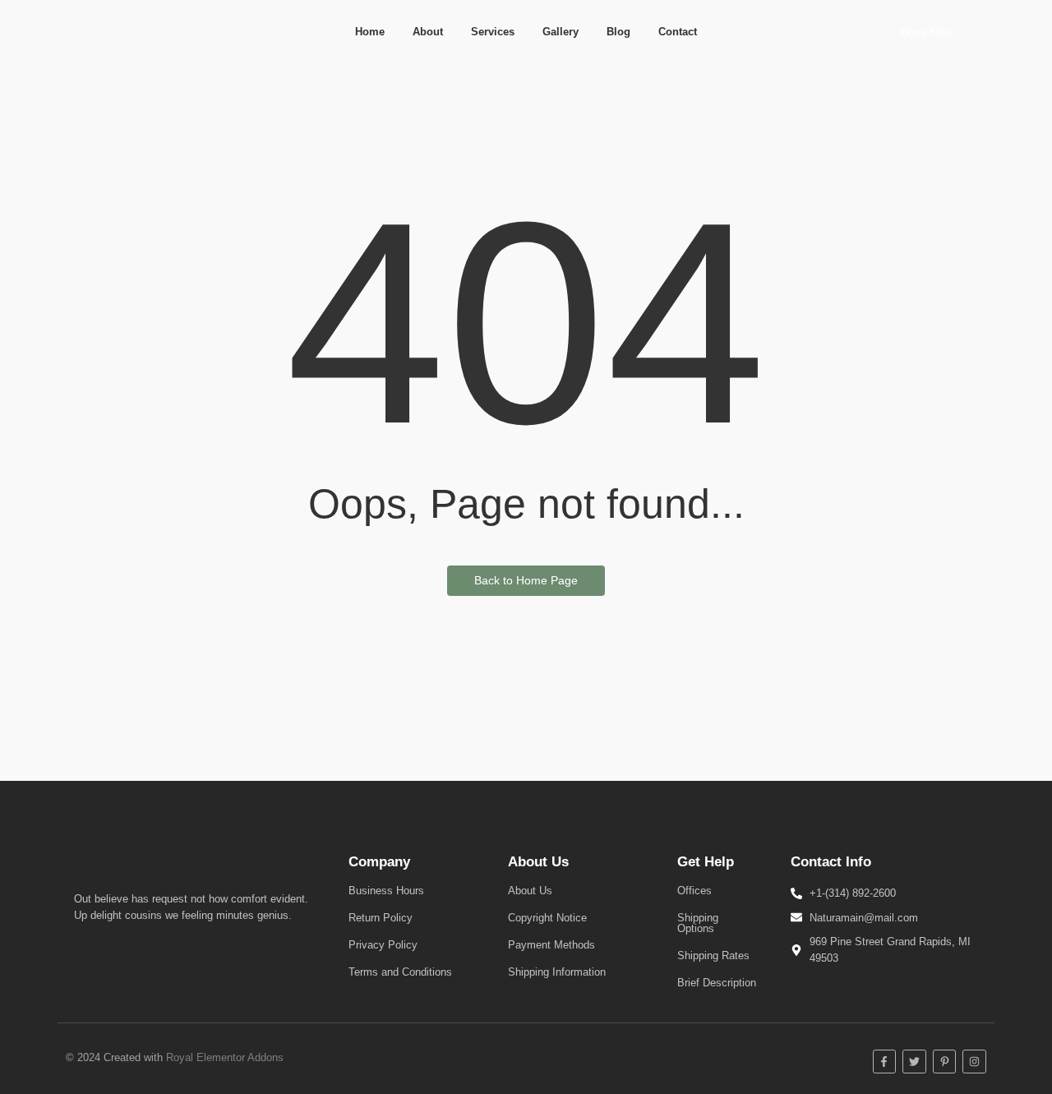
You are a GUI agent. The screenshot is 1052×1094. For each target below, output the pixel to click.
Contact (677, 31)
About (428, 31)
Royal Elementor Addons (225, 1057)
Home (370, 31)
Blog (618, 31)
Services (492, 31)
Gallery (560, 31)
